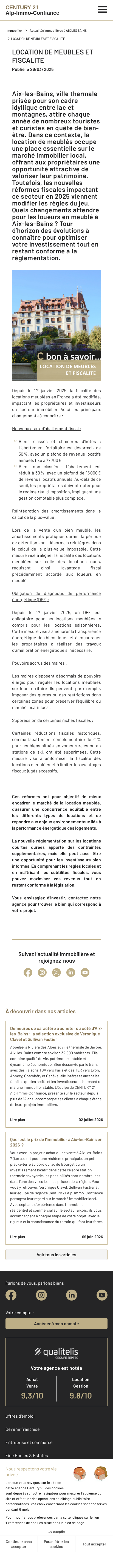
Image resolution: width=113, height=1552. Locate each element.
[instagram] (41, 1295)
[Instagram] (42, 972)
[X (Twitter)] (56, 972)
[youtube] (102, 1295)
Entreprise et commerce (29, 1442)
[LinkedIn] (70, 972)
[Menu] (103, 9)
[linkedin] (71, 1295)
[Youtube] (85, 972)
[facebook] (10, 1295)
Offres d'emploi (20, 1415)
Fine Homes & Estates (26, 1455)
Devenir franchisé (22, 1429)
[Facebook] (28, 972)
